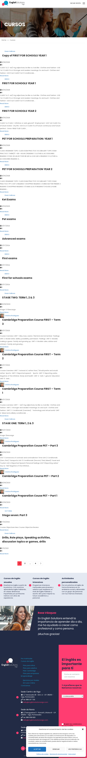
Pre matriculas (26, 658)
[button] (83, 729)
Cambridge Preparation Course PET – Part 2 (30, 476)
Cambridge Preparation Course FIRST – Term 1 (31, 391)
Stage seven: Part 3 (14, 515)
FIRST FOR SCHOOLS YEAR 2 (19, 111)
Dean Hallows (10, 51)
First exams (9, 258)
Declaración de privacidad (58, 754)
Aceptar (37, 749)
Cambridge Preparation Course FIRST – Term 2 (31, 356)
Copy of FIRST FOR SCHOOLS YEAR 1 (24, 55)
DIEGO (7, 79)
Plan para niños (29, 665)
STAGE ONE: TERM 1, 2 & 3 (18, 423)
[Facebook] (23, 748)
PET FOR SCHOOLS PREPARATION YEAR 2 (27, 169)
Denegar (56, 749)
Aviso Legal (72, 754)
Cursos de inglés (27, 661)
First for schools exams (17, 278)
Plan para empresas (31, 673)
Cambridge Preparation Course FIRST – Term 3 (31, 322)
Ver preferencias (75, 749)
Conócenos (25, 686)
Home (4, 40)
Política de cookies (42, 754)
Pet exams (9, 219)
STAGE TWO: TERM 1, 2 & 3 (18, 297)
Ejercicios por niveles (31, 680)
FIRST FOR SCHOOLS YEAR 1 (19, 83)
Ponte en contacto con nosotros (71, 675)
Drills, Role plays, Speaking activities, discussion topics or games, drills (26, 539)
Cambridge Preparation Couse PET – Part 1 (29, 495)
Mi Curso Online (29, 683)
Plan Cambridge (29, 671)
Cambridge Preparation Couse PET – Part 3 (30, 445)
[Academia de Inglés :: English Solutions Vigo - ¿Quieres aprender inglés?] (13, 3)
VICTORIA (8, 511)
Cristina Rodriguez (12, 315)
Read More (4, 76)
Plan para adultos (30, 668)
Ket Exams (9, 199)
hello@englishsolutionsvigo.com (35, 702)
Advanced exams (13, 238)
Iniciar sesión (75, 3)
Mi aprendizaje (26, 676)
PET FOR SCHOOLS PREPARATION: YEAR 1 (27, 138)
